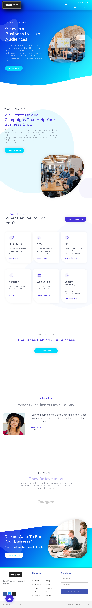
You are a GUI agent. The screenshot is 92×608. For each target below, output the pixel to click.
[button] (66, 5)
